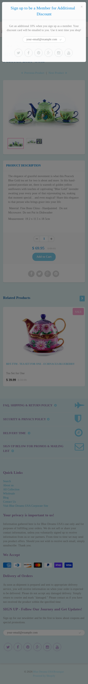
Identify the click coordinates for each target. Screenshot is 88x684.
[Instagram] (58, 53)
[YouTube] (68, 53)
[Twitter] (18, 53)
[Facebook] (28, 53)
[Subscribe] (60, 39)
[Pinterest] (38, 53)
